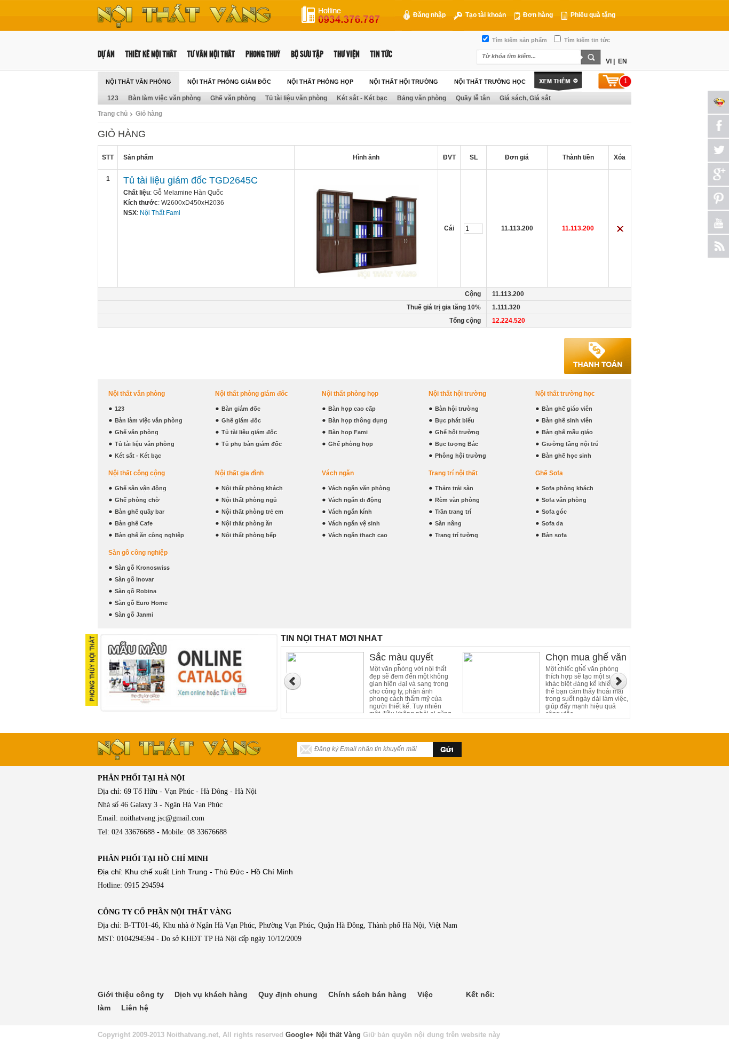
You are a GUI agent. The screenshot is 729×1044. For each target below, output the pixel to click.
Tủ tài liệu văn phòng (296, 98)
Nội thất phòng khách (252, 488)
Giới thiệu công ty (131, 994)
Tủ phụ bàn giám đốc (251, 444)
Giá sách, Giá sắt (525, 98)
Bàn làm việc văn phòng (164, 98)
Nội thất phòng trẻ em (252, 511)
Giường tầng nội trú (570, 444)
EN (622, 61)
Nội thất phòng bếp (248, 535)
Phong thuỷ (262, 54)
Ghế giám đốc (241, 420)
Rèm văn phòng (457, 500)
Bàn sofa (554, 535)
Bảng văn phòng (421, 98)
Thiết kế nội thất (151, 54)
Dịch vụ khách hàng (211, 994)
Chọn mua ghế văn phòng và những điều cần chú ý (409, 658)
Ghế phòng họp (350, 444)
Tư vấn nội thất (211, 54)
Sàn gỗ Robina (135, 591)
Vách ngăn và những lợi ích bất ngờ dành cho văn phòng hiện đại (584, 658)
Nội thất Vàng (338, 1035)
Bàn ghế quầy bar (139, 511)
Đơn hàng (537, 15)
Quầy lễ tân (473, 98)
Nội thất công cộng (136, 473)
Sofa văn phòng (564, 500)
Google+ (300, 1035)
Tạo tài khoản (485, 15)
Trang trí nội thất (453, 473)
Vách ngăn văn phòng (359, 488)
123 (112, 98)
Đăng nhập (428, 15)
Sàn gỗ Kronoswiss (142, 567)
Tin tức (381, 54)
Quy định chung (288, 994)
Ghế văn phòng (233, 98)
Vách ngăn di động (355, 500)
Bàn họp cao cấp (352, 408)
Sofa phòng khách (567, 488)
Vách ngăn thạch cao (357, 535)
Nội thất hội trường (403, 81)
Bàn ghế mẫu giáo (567, 432)
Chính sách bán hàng (367, 994)
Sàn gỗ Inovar (134, 579)
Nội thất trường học (490, 81)
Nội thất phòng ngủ (249, 500)
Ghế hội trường (457, 432)
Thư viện (347, 54)
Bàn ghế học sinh (566, 455)
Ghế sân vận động (141, 488)
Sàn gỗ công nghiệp (138, 552)
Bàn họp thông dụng (357, 420)
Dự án (106, 54)
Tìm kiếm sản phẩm (518, 40)
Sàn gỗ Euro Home (141, 603)
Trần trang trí (453, 511)
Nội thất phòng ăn (247, 523)
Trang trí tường (456, 535)
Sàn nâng (448, 523)
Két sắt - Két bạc (362, 98)
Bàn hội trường (457, 408)
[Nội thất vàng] (184, 25)
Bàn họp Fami (348, 432)
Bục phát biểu (454, 420)
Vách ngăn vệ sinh (354, 523)
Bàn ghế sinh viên (567, 420)
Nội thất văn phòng (138, 81)
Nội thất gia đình (239, 473)
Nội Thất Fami (160, 213)
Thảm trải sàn (454, 488)
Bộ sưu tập (307, 54)
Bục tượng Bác (456, 444)
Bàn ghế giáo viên (567, 408)
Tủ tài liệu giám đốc (249, 432)
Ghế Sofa (549, 473)
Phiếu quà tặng (592, 15)
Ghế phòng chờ (137, 500)
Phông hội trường (460, 455)
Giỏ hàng (149, 113)
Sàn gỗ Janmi (134, 614)
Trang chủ (113, 113)
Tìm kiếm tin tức (586, 40)
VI (609, 61)
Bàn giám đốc (240, 408)
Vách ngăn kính (350, 511)
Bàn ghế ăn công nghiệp (149, 535)
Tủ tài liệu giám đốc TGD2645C (190, 180)
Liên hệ (134, 1007)
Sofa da (552, 523)
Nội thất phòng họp (320, 81)
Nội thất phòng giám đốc (229, 81)
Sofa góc (554, 511)
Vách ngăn (338, 473)
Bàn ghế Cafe (134, 523)
